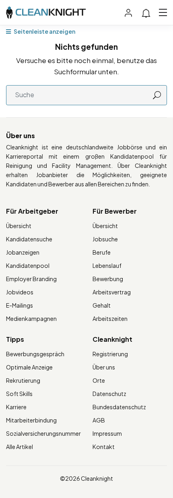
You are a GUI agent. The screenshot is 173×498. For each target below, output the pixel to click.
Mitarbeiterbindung (31, 420)
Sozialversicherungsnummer (43, 433)
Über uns (104, 367)
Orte (99, 380)
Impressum (107, 433)
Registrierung (110, 353)
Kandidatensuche (29, 239)
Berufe (102, 252)
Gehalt (102, 305)
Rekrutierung (23, 380)
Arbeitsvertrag (112, 292)
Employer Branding (31, 278)
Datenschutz (109, 393)
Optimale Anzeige (29, 367)
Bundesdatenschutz (119, 406)
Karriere (16, 406)
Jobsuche (105, 239)
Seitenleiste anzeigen (44, 31)
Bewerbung (108, 278)
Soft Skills (19, 393)
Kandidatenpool (27, 265)
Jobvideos (19, 292)
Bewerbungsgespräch (35, 353)
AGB (99, 420)
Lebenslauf (107, 265)
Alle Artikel (19, 446)
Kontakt (104, 446)
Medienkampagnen (31, 318)
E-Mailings (19, 305)
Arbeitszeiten (110, 318)
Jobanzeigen (22, 252)
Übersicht (18, 225)
